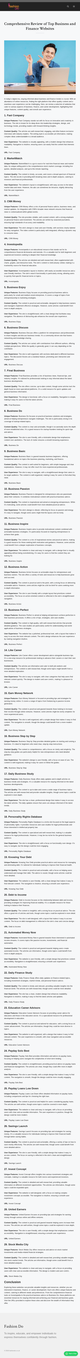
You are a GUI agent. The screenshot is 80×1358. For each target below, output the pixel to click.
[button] (68, 6)
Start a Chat (72, 1353)
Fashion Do (13, 1326)
